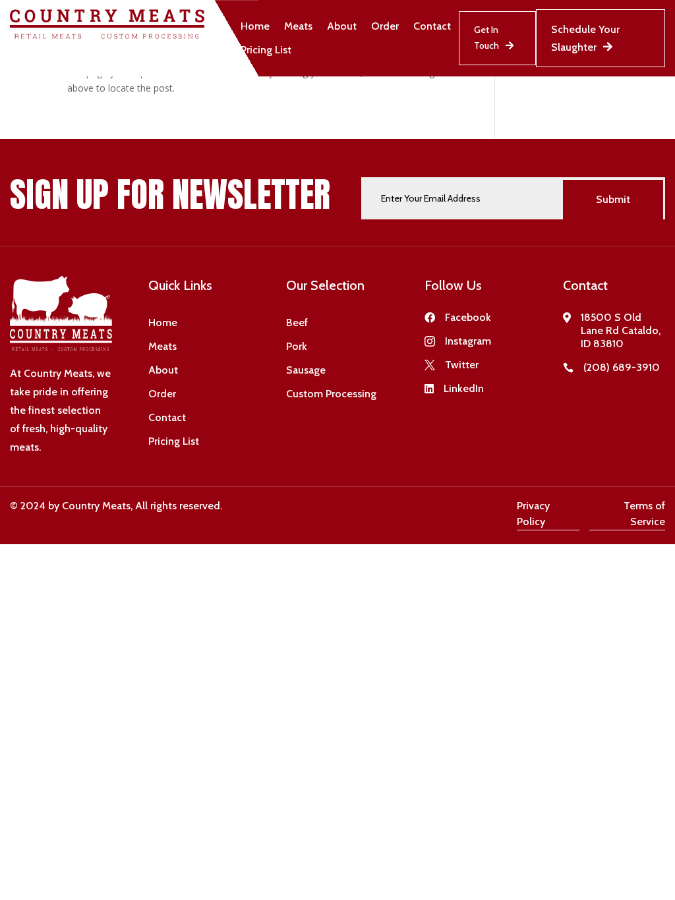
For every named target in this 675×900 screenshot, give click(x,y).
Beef (297, 322)
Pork (296, 346)
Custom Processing (331, 393)
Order (385, 26)
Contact (432, 26)
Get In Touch (486, 37)
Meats (298, 26)
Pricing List (266, 49)
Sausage (306, 370)
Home (255, 26)
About (342, 26)
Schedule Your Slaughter (585, 38)
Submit (613, 199)
